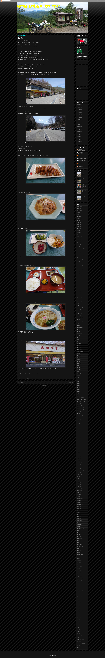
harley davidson (80, 248)
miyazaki (78, 311)
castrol (78, 436)
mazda (78, 357)
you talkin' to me (38, 6)
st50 (78, 289)
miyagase (79, 524)
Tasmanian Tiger (80, 401)
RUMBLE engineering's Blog (82, 150)
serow (78, 224)
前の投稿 (71, 382)
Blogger (54, 655)
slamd (78, 572)
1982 (78, 389)
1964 (78, 381)
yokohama (79, 373)
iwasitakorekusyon (80, 351)
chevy (78, 278)
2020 (79, 128)
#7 (77, 379)
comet (78, 446)
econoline (79, 462)
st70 (78, 574)
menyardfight (79, 518)
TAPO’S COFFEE (81, 155)
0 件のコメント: (33, 378)
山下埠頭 (83, 196)
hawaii (78, 484)
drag (78, 460)
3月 (80, 115)
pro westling (79, 544)
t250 (78, 582)
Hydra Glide (79, 293)
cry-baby (78, 452)
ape (77, 413)
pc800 (78, 536)
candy (78, 434)
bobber (78, 427)
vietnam (78, 617)
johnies (78, 494)
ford (77, 270)
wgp (78, 623)
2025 (79, 106)
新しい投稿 (20, 382)
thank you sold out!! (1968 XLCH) (84, 173)
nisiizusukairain (80, 528)
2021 (79, 126)
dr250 (78, 305)
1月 (80, 121)
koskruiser (79, 506)
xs (77, 323)
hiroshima (79, 297)
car (77, 212)
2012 (79, 141)
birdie (78, 423)
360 (77, 395)
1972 (78, 385)
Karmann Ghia (80, 397)
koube (78, 508)
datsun (78, 454)
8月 (80, 114)
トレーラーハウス (80, 643)
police (78, 361)
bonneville (79, 429)
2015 (79, 136)
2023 (79, 123)
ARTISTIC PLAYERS (82, 160)
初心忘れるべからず (84, 191)
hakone (78, 482)
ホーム (46, 382)
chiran (78, 285)
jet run (78, 226)
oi (77, 532)
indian (78, 492)
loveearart (79, 355)
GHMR (78, 252)
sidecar (78, 562)
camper (78, 432)
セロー (78, 242)
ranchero (78, 367)
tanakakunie (79, 588)
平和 (78, 377)
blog (78, 208)
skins (78, 568)
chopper (78, 244)
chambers (79, 440)
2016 (79, 134)
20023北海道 (79, 327)
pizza (78, 542)
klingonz (78, 502)
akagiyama (79, 405)
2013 (79, 139)
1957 (78, 303)
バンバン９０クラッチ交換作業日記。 (84, 186)
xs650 (78, 250)
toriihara (78, 601)
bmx (78, 425)
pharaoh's (79, 538)
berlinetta (79, 421)
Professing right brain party (81, 153)
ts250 (78, 611)
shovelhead (79, 265)
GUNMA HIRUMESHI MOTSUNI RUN (81, 255)
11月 (80, 110)
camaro (78, 431)
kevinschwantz (80, 498)
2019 (79, 129)
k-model (78, 496)
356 (77, 329)
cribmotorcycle (80, 450)
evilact (78, 464)
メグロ (78, 647)
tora (77, 599)
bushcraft (79, 333)
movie (78, 263)
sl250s (78, 570)
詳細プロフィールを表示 (81, 57)
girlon (78, 476)
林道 (78, 220)
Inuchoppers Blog (82, 158)
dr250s (78, 216)
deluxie (78, 456)
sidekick (78, 564)
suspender (79, 580)
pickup (78, 540)
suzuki (78, 210)
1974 (78, 387)
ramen (78, 234)
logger (78, 516)
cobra (78, 287)
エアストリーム (80, 639)
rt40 (77, 556)
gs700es (78, 478)
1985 (78, 391)
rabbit (78, 232)
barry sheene (79, 415)
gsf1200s (78, 236)
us (77, 230)
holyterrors (79, 488)
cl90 (78, 444)
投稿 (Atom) (46, 385)
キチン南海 (79, 641)
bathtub (78, 417)
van (77, 613)
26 (77, 393)
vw (77, 266)
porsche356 (79, 317)
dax (77, 295)
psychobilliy (79, 546)
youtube (78, 375)
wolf (77, 629)
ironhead (78, 274)
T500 (78, 214)
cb (77, 438)
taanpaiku (79, 584)
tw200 (78, 222)
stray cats (79, 576)
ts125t (78, 607)
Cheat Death (80, 166)
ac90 (78, 283)
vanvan (78, 240)
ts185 (78, 609)
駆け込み (20, 38)
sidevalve (79, 369)
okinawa (78, 534)
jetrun (78, 299)
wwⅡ (78, 631)
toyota (78, 603)
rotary (78, 552)
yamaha (78, 218)
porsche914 (79, 363)
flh (77, 341)
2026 (79, 104)
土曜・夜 (83, 178)
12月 (80, 109)
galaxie (78, 472)
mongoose (79, 526)
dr (77, 337)
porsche (78, 315)
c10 (77, 335)
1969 (78, 383)
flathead (78, 468)
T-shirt (78, 276)
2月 (80, 119)
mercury (78, 359)
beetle (78, 419)
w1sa (78, 621)
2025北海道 (79, 268)
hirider (78, 486)
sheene (78, 560)
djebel (78, 257)
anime (78, 411)
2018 (79, 131)
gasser (78, 345)
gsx (77, 480)
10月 (80, 112)
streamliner (79, 578)
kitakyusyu (79, 500)
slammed (78, 301)
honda (78, 238)
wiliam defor (79, 625)
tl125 (78, 319)
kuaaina (78, 510)
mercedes (79, 520)
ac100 (78, 403)
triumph (78, 291)
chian (78, 442)
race (78, 365)
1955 (78, 325)
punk (78, 548)
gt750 (78, 246)
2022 (79, 124)
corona (78, 448)
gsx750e (78, 349)
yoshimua (79, 635)
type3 (78, 371)
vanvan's (78, 615)
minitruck (78, 522)
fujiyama (78, 343)
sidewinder (79, 566)
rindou (78, 550)
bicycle (78, 228)
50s (77, 331)
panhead (78, 313)
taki (77, 586)
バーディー (79, 645)
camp (78, 261)
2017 (79, 133)
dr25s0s (78, 458)
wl (77, 627)
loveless (78, 309)
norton (78, 530)
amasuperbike (79, 407)
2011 (79, 142)
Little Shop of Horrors (81, 399)
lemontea (79, 514)
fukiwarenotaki (79, 470)
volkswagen (79, 321)
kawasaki (78, 353)
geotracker (79, 474)
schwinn (78, 558)
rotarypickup (79, 554)
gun (77, 272)
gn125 (78, 347)
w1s (77, 619)
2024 (79, 107)
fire (77, 339)
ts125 (78, 605)
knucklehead (79, 307)
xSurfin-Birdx (81, 53)
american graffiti (80, 409)
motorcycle (79, 206)
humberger (79, 490)
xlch (77, 633)
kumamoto (79, 512)
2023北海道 (79, 259)
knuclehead (79, 504)
